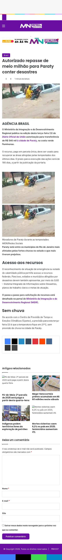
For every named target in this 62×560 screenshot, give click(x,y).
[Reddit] (42, 341)
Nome (5, 488)
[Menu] (3, 27)
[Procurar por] (58, 27)
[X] (14, 341)
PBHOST (55, 549)
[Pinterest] (35, 341)
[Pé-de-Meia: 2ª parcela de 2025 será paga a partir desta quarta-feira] (16, 383)
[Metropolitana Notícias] (31, 25)
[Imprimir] (14, 348)
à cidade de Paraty (27, 140)
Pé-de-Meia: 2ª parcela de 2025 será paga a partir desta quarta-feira (15, 397)
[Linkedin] (21, 341)
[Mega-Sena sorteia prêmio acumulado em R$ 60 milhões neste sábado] (46, 383)
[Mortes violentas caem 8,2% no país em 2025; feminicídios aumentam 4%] (46, 413)
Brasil (6, 55)
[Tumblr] (28, 341)
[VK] (49, 341)
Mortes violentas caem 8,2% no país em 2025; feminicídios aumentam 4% (45, 427)
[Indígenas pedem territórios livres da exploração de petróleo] (16, 413)
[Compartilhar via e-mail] (8, 348)
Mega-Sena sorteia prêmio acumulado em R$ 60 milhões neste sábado (45, 396)
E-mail (6, 501)
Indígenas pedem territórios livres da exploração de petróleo (15, 426)
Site (4, 513)
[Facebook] (8, 341)
